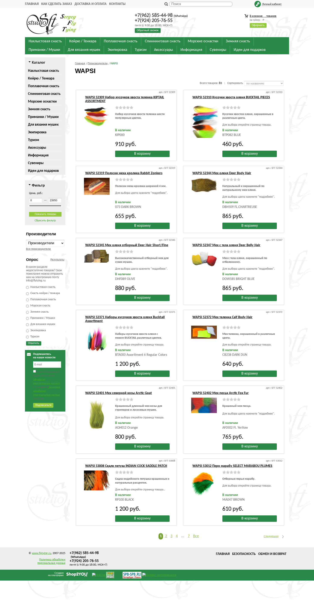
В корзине (263, 16)
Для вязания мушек (43, 124)
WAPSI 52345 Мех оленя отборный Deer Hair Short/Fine (126, 245)
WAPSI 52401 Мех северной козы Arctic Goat (118, 393)
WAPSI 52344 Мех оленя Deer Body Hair (221, 173)
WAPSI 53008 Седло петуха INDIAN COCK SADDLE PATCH (126, 466)
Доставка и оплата (91, 4)
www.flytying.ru (41, 553)
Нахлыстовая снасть (43, 71)
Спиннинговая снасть (44, 94)
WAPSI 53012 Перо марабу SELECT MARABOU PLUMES (232, 466)
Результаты (57, 259)
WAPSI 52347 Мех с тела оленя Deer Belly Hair (226, 245)
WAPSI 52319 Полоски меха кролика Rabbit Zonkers (123, 173)
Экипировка (37, 132)
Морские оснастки (42, 101)
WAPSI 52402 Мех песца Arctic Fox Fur (220, 393)
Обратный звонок (148, 30)
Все (196, 536)
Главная (32, 4)
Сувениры (36, 163)
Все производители (38, 249)
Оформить (258, 25)
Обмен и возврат (272, 554)
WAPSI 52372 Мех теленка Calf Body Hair (222, 317)
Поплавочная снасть (43, 86)
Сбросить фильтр (45, 220)
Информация (38, 155)
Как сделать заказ (56, 4)
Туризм (33, 140)
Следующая (271, 536)
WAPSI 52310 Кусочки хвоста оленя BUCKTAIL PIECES (231, 97)
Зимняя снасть (39, 109)
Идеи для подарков (43, 171)
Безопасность (244, 554)
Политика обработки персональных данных (51, 561)
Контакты (117, 4)
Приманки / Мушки (43, 117)
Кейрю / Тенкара (41, 78)
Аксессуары (37, 148)
